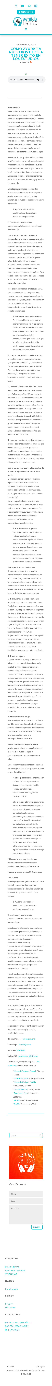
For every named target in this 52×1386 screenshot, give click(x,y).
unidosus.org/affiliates (28, 1056)
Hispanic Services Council (25, 1071)
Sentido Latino (12, 1266)
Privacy (9, 1304)
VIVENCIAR (11, 1274)
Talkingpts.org (28, 1038)
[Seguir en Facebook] (16, 6)
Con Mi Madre (20, 1089)
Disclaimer (10, 1307)
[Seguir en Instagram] (36, 6)
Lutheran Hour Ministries (25, 1366)
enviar (37, 1227)
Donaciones (26, 12)
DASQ (17, 1104)
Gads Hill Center (21, 1078)
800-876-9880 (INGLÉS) (17, 1326)
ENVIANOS (14, 1330)
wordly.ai (20, 1050)
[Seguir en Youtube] (22, 6)
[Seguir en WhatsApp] (29, 6)
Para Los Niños (20, 1093)
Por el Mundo (11, 1289)
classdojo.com (25, 1044)
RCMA (17, 1100)
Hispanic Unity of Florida (25, 1082)
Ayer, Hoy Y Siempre (15, 1270)
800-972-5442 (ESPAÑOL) (18, 1322)
